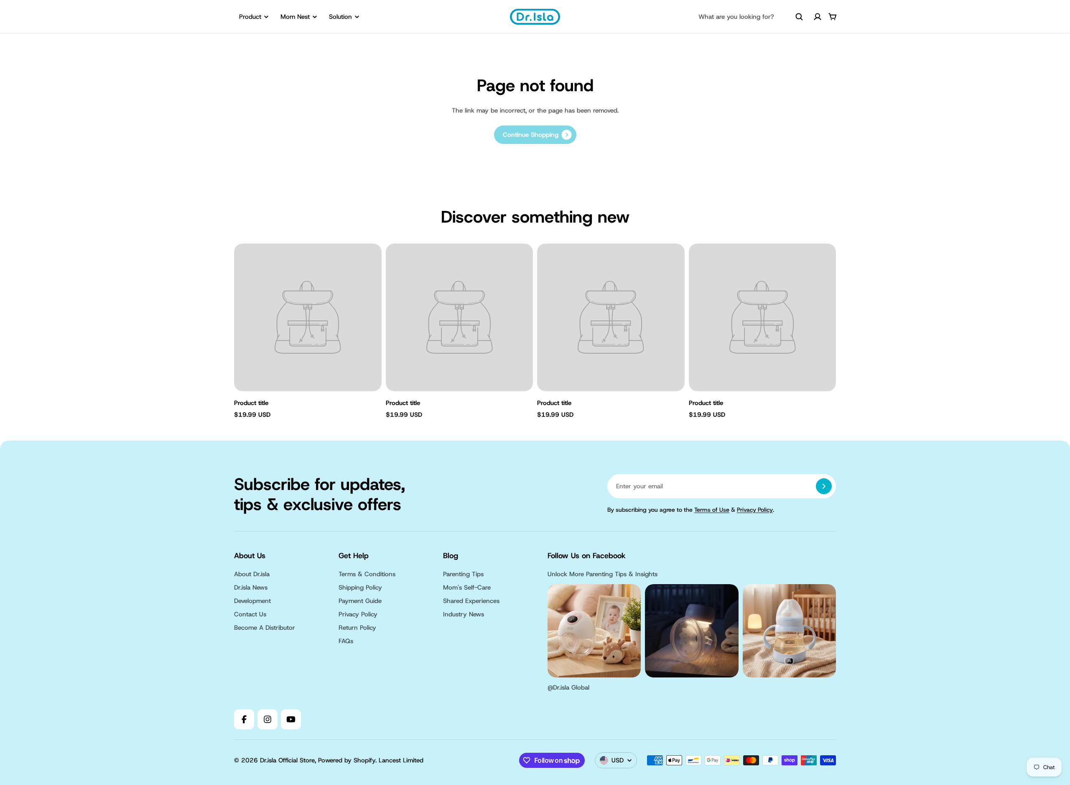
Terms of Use (711, 509)
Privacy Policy (755, 509)
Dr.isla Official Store (287, 760)
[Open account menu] (817, 16)
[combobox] (750, 17)
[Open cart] (832, 16)
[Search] (799, 17)
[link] (535, 135)
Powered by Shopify (346, 760)
